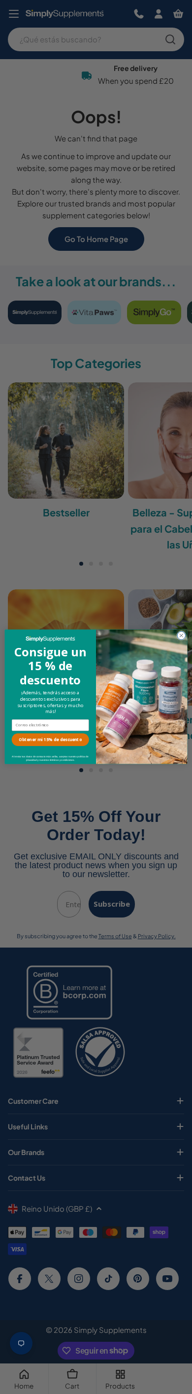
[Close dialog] (181, 636)
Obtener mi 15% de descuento (50, 740)
